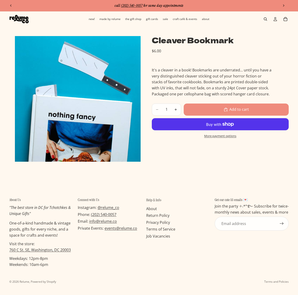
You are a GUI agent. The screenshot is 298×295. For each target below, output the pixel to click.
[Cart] (285, 19)
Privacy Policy (158, 222)
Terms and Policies (276, 282)
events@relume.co (121, 228)
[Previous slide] (11, 5)
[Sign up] (282, 224)
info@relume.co (103, 221)
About (151, 208)
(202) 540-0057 (103, 214)
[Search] (265, 19)
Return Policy (157, 215)
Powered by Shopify (43, 282)
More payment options (220, 136)
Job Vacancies (158, 236)
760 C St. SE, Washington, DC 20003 (40, 249)
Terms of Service (160, 229)
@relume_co (108, 207)
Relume (24, 282)
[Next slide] (283, 5)
